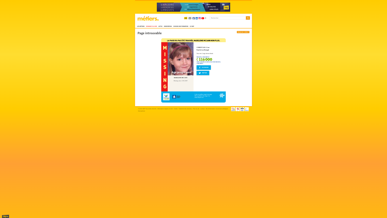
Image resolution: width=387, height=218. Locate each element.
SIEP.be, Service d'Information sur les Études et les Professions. (5, 216)
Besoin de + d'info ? (243, 32)
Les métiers (141, 26)
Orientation (168, 26)
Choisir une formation (180, 26)
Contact (202, 109)
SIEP (143, 109)
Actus (160, 26)
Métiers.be (148, 18)
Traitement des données (185, 109)
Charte (176, 109)
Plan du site (196, 109)
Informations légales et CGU (165, 109)
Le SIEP (192, 26)
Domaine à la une (151, 26)
